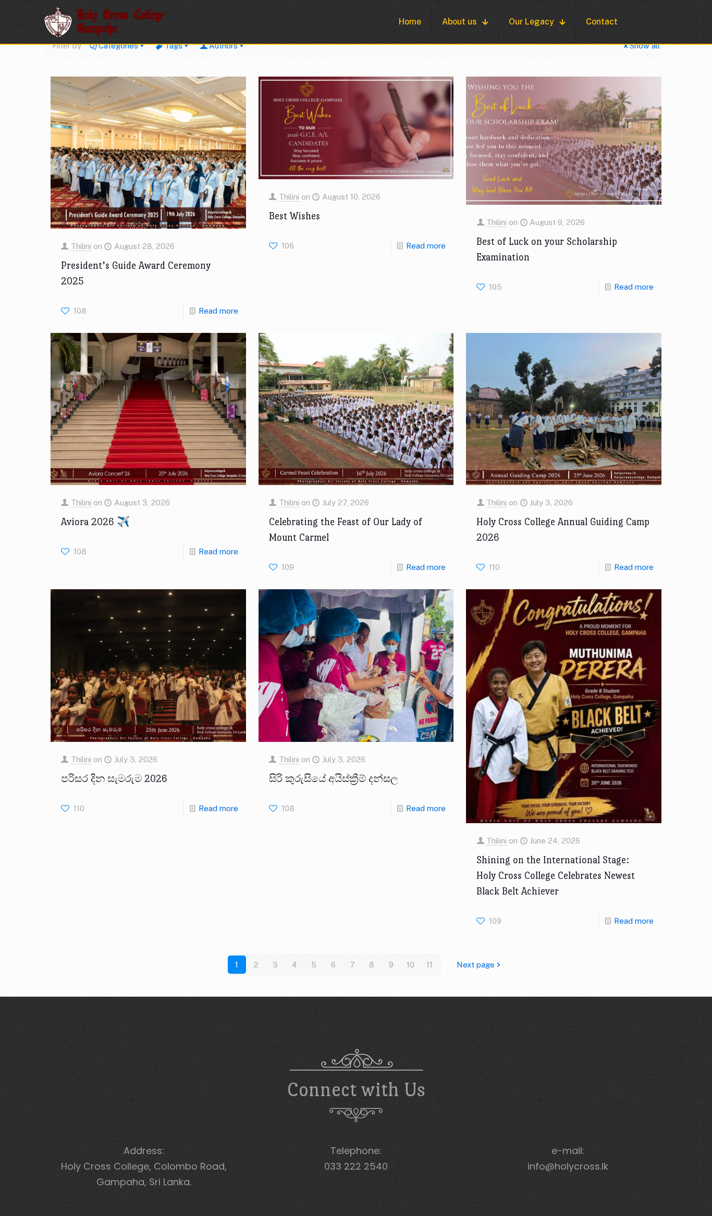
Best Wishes (294, 215)
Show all (645, 45)
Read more (218, 310)
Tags (173, 45)
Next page (476, 964)
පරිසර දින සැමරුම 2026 (114, 778)
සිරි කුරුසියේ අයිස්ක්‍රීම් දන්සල (333, 778)
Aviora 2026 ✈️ (95, 521)
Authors (223, 45)
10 (410, 964)
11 (429, 964)
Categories (118, 45)
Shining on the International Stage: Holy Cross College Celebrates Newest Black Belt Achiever (555, 875)
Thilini (81, 246)
